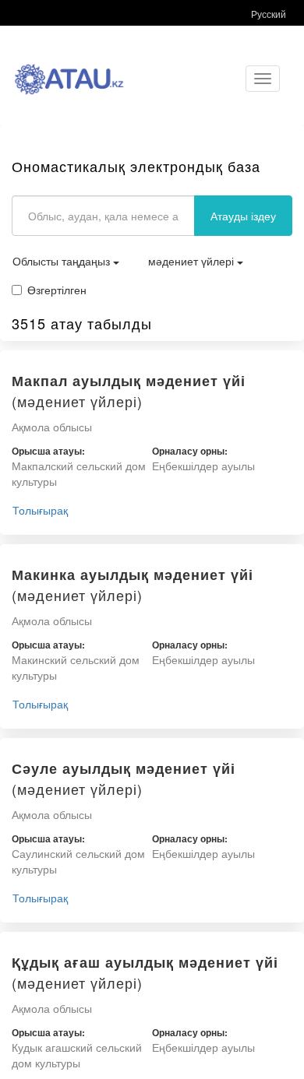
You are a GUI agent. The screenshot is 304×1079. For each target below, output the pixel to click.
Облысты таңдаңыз (62, 261)
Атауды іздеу (243, 215)
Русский (268, 13)
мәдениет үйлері (192, 261)
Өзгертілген (57, 289)
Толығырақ (40, 510)
